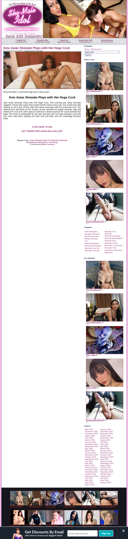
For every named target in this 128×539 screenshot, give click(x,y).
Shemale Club (21, 40)
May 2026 (89, 429)
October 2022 (90, 474)
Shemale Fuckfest (42, 40)
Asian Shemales (37, 140)
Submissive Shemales (113, 250)
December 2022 (91, 470)
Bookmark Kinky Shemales (34, 51)
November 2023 (91, 455)
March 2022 (89, 485)
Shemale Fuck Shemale (110, 233)
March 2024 (89, 451)
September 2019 (107, 457)
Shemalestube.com (107, 40)
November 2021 (106, 434)
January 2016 (105, 482)
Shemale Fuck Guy (92, 251)
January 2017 (105, 468)
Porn (86, 241)
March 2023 (89, 465)
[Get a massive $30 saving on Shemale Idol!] (64, 37)
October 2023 (90, 457)
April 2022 (89, 482)
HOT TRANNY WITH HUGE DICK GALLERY (42, 131)
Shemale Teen (110, 241)
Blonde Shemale (91, 239)
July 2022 (89, 478)
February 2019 (106, 461)
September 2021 (107, 438)
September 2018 (107, 463)
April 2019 (104, 459)
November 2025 (91, 434)
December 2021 (106, 431)
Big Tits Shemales (52, 140)
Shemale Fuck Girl (92, 248)
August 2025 (90, 436)
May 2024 (89, 448)
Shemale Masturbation (113, 238)
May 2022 (89, 480)
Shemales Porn (111, 248)
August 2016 (105, 476)
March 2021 (105, 448)
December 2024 (91, 444)
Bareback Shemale (92, 234)
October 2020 (105, 455)
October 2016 (105, 474)
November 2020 (106, 453)
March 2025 (89, 440)
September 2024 (91, 446)
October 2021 (105, 436)
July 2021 (104, 442)
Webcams (108, 253)
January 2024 (90, 453)
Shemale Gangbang (112, 236)
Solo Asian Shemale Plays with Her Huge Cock (36, 48)
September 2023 (91, 459)
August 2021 (105, 440)
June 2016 (104, 480)
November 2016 (106, 472)
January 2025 (90, 442)
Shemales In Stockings (48, 142)
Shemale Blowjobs (92, 243)
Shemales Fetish (111, 243)
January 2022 (105, 429)
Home (87, 49)
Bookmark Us (96, 49)
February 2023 (91, 468)
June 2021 (104, 444)
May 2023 (89, 463)
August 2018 (105, 465)
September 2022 (91, 476)
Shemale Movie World (85, 40)
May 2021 (104, 446)
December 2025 (91, 431)
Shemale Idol (64, 40)
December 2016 (106, 470)
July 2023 (89, 461)
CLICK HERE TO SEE (42, 127)
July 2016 (104, 478)
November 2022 (91, 472)
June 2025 (89, 438)
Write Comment (48, 144)
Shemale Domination (93, 246)
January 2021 (105, 451)
